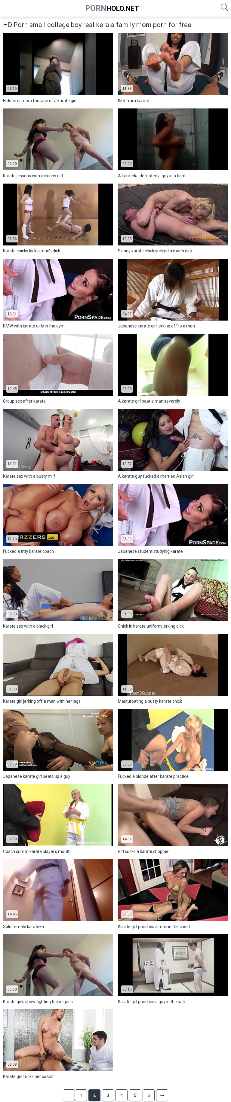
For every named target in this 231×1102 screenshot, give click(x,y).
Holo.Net (112, 8)
